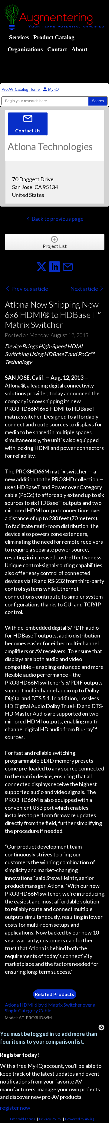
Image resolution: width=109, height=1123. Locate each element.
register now (15, 1107)
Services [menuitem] (19, 37)
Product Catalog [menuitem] (53, 37)
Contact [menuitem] (57, 49)
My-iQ (53, 89)
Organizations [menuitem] (25, 49)
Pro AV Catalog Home (21, 89)
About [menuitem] (79, 49)
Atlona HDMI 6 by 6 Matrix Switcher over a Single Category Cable (50, 1007)
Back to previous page (57, 218)
